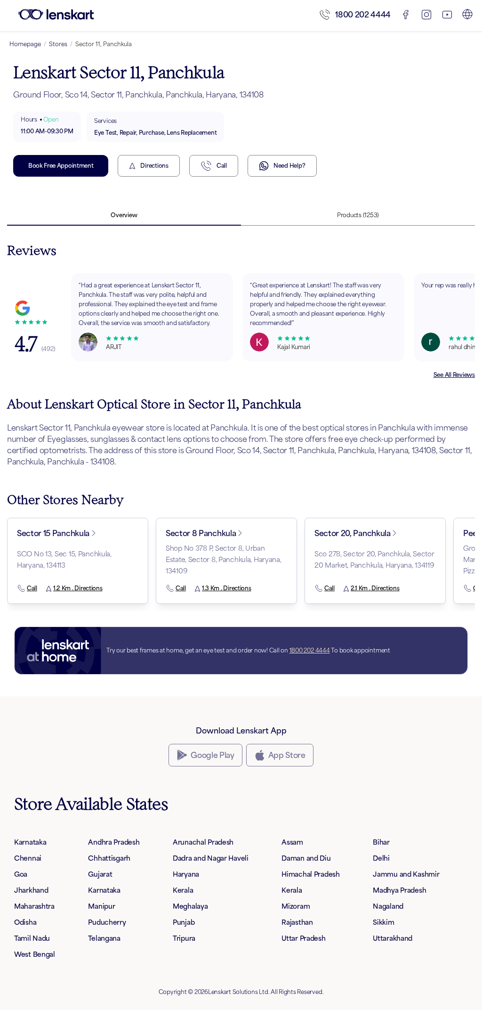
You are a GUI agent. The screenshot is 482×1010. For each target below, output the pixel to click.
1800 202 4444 (363, 14)
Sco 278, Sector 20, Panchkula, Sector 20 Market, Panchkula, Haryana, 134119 (374, 559)
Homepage (25, 44)
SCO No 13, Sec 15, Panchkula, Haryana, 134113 (64, 559)
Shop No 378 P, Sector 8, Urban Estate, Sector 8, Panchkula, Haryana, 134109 (223, 559)
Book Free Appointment (60, 165)
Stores (58, 44)
